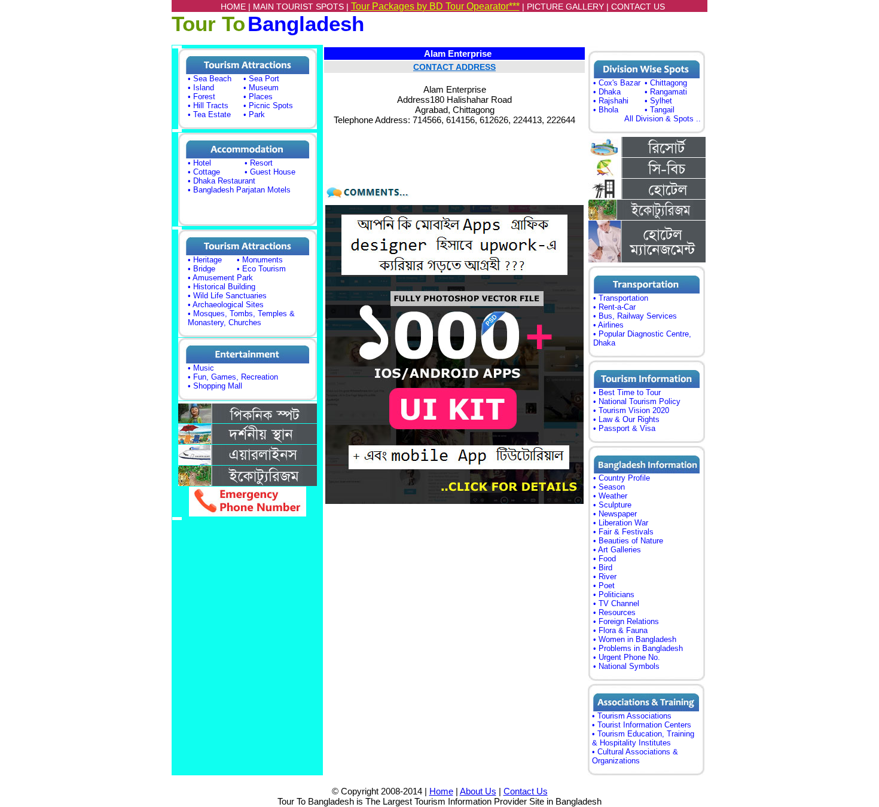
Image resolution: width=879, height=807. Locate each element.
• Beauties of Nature (628, 540)
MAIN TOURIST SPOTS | (302, 6)
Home (441, 791)
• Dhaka (607, 91)
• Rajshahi (610, 100)
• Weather (610, 495)
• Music (201, 367)
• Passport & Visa (624, 428)
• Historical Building (221, 286)
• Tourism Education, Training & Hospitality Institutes (643, 738)
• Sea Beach (209, 78)
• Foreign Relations (626, 621)
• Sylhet (658, 100)
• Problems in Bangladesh (638, 648)
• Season (609, 486)
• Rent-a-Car (614, 306)
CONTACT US (638, 6)
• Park (254, 114)
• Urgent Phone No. (626, 657)
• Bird (602, 567)
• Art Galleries (617, 549)
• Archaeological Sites (226, 304)
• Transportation (620, 298)
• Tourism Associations (632, 715)
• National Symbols (626, 666)
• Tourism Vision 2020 (631, 410)
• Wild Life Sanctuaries (227, 295)
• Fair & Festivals (623, 531)
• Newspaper (615, 513)
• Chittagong (666, 82)
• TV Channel (616, 603)
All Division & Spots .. (662, 118)
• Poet (604, 585)
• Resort (259, 162)
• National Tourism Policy (636, 401)
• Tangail (659, 109)
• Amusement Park (220, 277)
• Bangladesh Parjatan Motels (239, 189)
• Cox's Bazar (616, 82)
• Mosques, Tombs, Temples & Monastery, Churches (241, 318)
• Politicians (613, 594)
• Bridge (201, 268)
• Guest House (270, 171)
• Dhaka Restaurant (221, 180)
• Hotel (199, 162)
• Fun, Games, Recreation (233, 376)
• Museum (261, 87)
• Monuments (260, 259)
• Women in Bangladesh (634, 639)
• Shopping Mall (215, 385)
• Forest (201, 96)
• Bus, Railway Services (635, 315)
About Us (478, 791)
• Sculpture (612, 504)
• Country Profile (621, 477)
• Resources (614, 612)
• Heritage (205, 259)
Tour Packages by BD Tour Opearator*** (435, 6)
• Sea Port (261, 78)
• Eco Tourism (261, 268)
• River (604, 576)
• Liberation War (620, 522)
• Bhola (605, 109)
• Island (201, 87)
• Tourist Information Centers (641, 724)
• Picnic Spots (268, 105)
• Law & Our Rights (626, 419)
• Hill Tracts (208, 105)
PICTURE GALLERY (565, 6)
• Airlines (608, 324)
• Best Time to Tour (627, 392)
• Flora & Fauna (620, 630)
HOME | (237, 6)
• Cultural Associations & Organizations (635, 756)
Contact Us (525, 791)
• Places (258, 96)
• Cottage (204, 171)
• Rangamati (666, 91)
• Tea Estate (209, 114)
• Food (604, 558)
